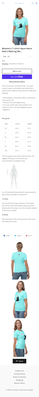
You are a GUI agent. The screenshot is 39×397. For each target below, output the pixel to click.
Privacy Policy (19, 374)
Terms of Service (19, 377)
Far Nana (19, 3)
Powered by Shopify (26, 390)
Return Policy (19, 383)
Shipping (5, 64)
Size (4, 56)
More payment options (17, 81)
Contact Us (19, 371)
